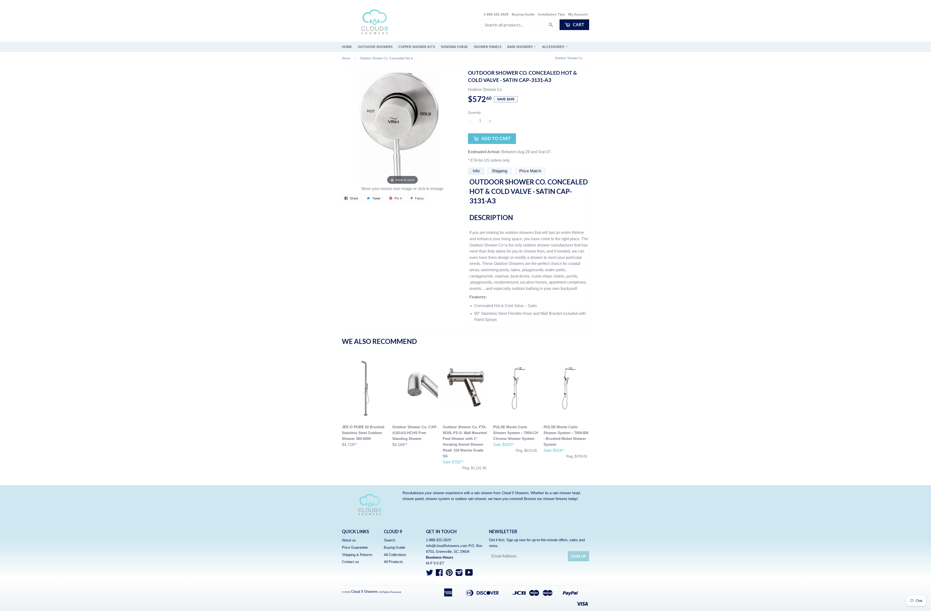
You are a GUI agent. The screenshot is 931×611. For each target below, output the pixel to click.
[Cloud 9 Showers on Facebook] (439, 574)
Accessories (553, 46)
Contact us (350, 562)
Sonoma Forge (454, 46)
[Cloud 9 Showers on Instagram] (459, 574)
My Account (578, 14)
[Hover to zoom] (402, 127)
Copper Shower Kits (416, 46)
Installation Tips (551, 14)
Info (476, 171)
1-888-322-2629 (496, 14)
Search (389, 540)
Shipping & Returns (357, 555)
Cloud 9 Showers (364, 591)
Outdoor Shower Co (568, 58)
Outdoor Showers (375, 46)
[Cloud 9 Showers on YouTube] (469, 574)
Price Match (530, 171)
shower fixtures (555, 499)
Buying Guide (523, 14)
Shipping (499, 171)
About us (349, 540)
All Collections (395, 555)
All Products (393, 562)
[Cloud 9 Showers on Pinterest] (449, 574)
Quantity (474, 112)
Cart (578, 24)
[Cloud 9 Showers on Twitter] (429, 574)
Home (347, 46)
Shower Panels (487, 46)
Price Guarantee (355, 547)
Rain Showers (520, 46)
